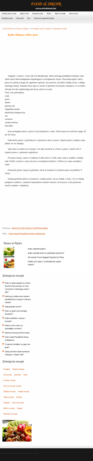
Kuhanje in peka (37, 13)
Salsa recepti (8, 397)
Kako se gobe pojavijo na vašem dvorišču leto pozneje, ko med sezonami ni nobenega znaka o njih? (18, 287)
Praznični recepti (7, 18)
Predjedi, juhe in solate (9, 13)
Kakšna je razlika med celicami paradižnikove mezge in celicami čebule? (18, 299)
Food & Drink (8, 29)
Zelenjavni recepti (60, 29)
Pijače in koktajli (60, 13)
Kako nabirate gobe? (37, 249)
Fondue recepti (9, 380)
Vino (28, 18)
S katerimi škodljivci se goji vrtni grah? (17, 345)
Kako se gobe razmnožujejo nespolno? (16, 312)
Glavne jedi (19, 18)
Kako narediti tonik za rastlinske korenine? (46, 253)
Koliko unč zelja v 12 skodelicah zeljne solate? (44, 263)
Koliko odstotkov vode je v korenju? (15, 319)
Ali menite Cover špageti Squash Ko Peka (46, 257)
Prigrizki (6, 403)
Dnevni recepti (18, 403)
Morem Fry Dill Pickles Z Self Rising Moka (30, 228)
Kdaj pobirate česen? (13, 307)
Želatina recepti (9, 391)
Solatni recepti (23, 391)
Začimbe (17, 375)
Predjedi (6, 369)
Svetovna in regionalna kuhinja (44, 18)
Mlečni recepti (8, 408)
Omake (19, 397)
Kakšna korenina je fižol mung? (17, 333)
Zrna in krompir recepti (12, 386)
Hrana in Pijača (22, 29)
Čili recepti (7, 375)
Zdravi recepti (73, 13)
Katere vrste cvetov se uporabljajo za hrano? (14, 327)
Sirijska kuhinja (18, 369)
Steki (25, 375)
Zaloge (19, 408)
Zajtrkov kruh (24, 13)
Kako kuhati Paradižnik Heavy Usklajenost (27, 234)
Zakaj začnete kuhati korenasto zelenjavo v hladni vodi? (17, 353)
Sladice (49, 13)
